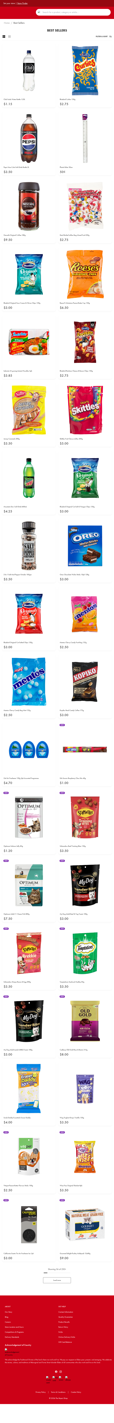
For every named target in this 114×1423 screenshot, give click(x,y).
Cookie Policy (76, 1392)
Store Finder (22, 3)
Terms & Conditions (58, 1392)
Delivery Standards (12, 1337)
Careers (8, 1322)
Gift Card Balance (65, 1342)
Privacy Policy (41, 1392)
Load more (57, 1280)
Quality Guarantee (65, 1317)
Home (7, 22)
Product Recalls (64, 1322)
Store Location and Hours (14, 1327)
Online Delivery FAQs (66, 1337)
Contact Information (65, 1312)
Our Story (8, 1312)
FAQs (60, 1332)
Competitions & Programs (14, 1332)
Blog (6, 1317)
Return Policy (63, 1327)
